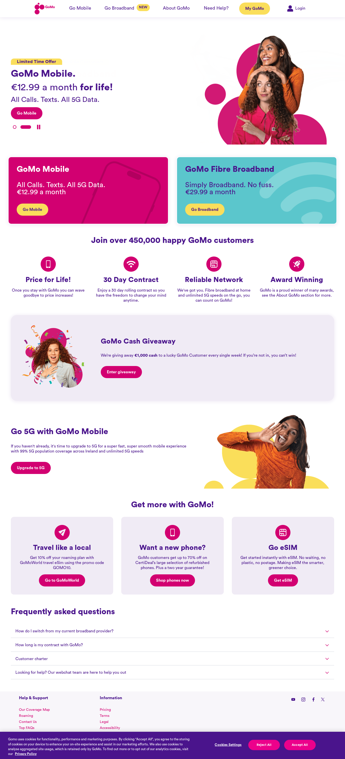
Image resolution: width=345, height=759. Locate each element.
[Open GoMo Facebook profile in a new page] (313, 699)
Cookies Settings (228, 744)
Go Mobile (32, 210)
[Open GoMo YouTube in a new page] (293, 699)
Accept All (300, 744)
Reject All (264, 744)
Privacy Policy (26, 753)
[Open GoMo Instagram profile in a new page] (303, 699)
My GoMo (254, 9)
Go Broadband (204, 210)
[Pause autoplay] (38, 126)
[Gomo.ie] (45, 9)
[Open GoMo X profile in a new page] (322, 699)
